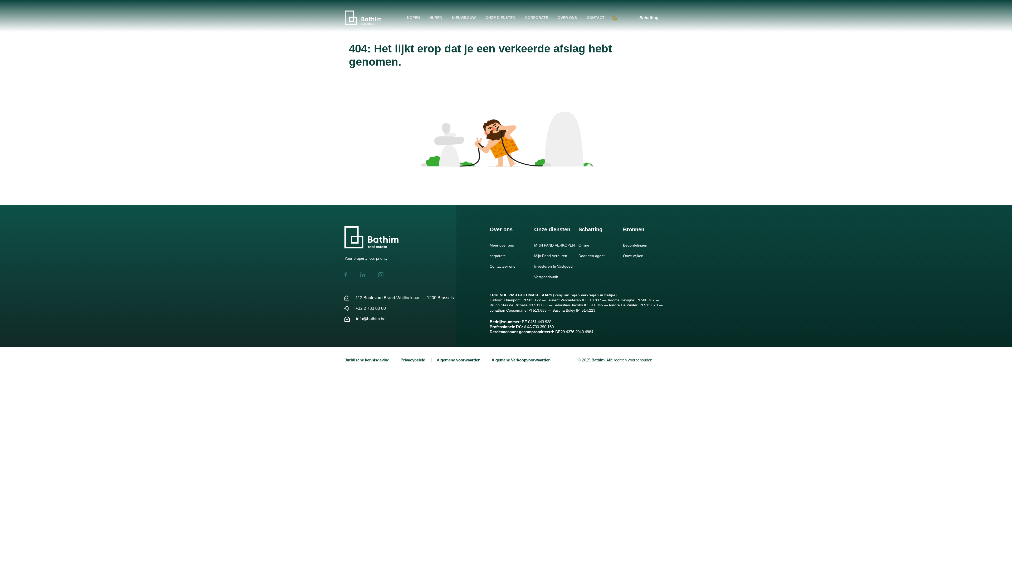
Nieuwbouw (464, 18)
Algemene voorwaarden (458, 360)
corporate (536, 18)
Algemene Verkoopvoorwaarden (521, 360)
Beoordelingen (635, 245)
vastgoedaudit (546, 277)
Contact (596, 18)
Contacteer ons (502, 266)
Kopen (413, 18)
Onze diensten (500, 18)
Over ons (567, 18)
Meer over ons (502, 245)
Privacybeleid (413, 360)
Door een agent (591, 256)
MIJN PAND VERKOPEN (554, 245)
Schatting (649, 18)
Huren (435, 18)
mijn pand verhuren (550, 256)
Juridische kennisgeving (367, 360)
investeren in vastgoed (553, 266)
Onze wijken (633, 256)
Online (583, 245)
